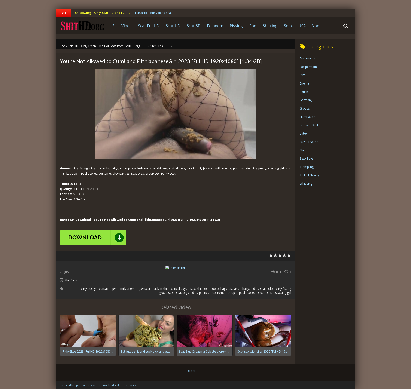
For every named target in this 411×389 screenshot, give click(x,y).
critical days (179, 289)
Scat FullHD (148, 25)
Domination (308, 58)
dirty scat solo (263, 289)
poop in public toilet (241, 293)
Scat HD (173, 25)
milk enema (128, 289)
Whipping (306, 183)
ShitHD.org (82, 25)
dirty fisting (283, 289)
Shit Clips (71, 280)
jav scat (145, 289)
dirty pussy (88, 289)
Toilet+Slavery (309, 175)
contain (104, 289)
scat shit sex (198, 289)
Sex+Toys (306, 158)
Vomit (317, 25)
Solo (288, 25)
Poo (252, 25)
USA (302, 25)
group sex (166, 293)
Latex (303, 133)
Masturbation (309, 142)
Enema (304, 83)
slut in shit (265, 293)
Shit (302, 150)
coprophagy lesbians (225, 289)
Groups (305, 108)
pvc (114, 289)
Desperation (308, 67)
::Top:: (192, 371)
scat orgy (182, 293)
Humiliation (307, 117)
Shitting (270, 25)
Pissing (236, 25)
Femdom (215, 25)
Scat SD (194, 25)
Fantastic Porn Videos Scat (153, 13)
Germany (306, 100)
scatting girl (283, 293)
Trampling (307, 167)
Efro (302, 75)
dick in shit (160, 289)
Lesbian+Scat (309, 125)
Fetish (304, 92)
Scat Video (122, 25)
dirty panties (200, 293)
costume (218, 293)
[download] (93, 237)
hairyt (246, 289)
